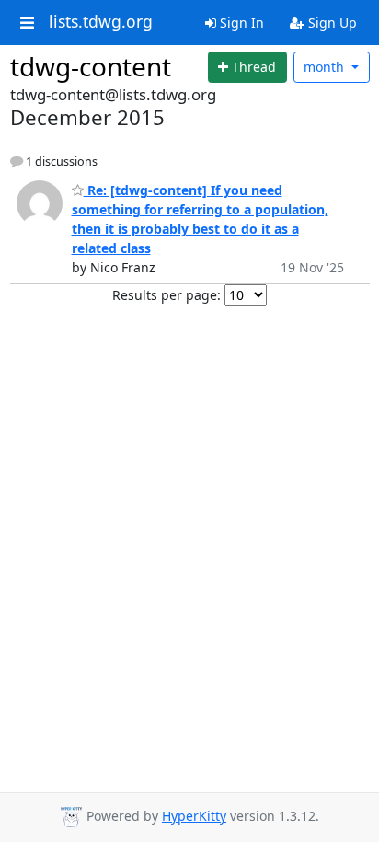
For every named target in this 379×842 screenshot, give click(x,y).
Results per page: (166, 295)
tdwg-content (90, 66)
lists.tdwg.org (101, 22)
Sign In (240, 22)
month (326, 66)
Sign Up (330, 22)
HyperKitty (194, 816)
